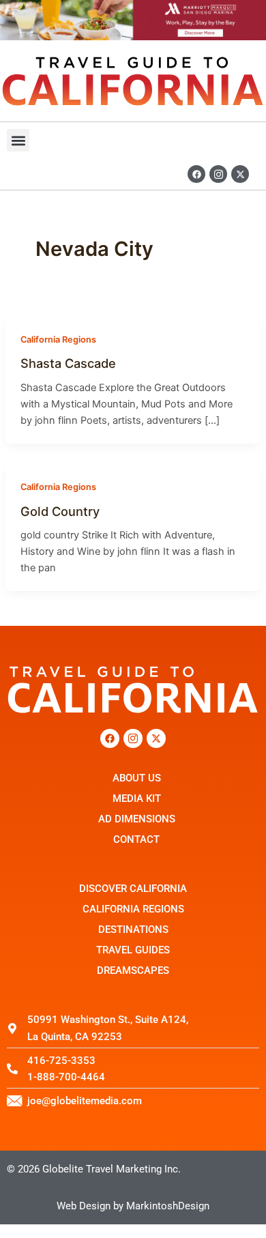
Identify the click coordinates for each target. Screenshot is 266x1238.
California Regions (58, 339)
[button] (18, 140)
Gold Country (60, 511)
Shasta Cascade (68, 363)
